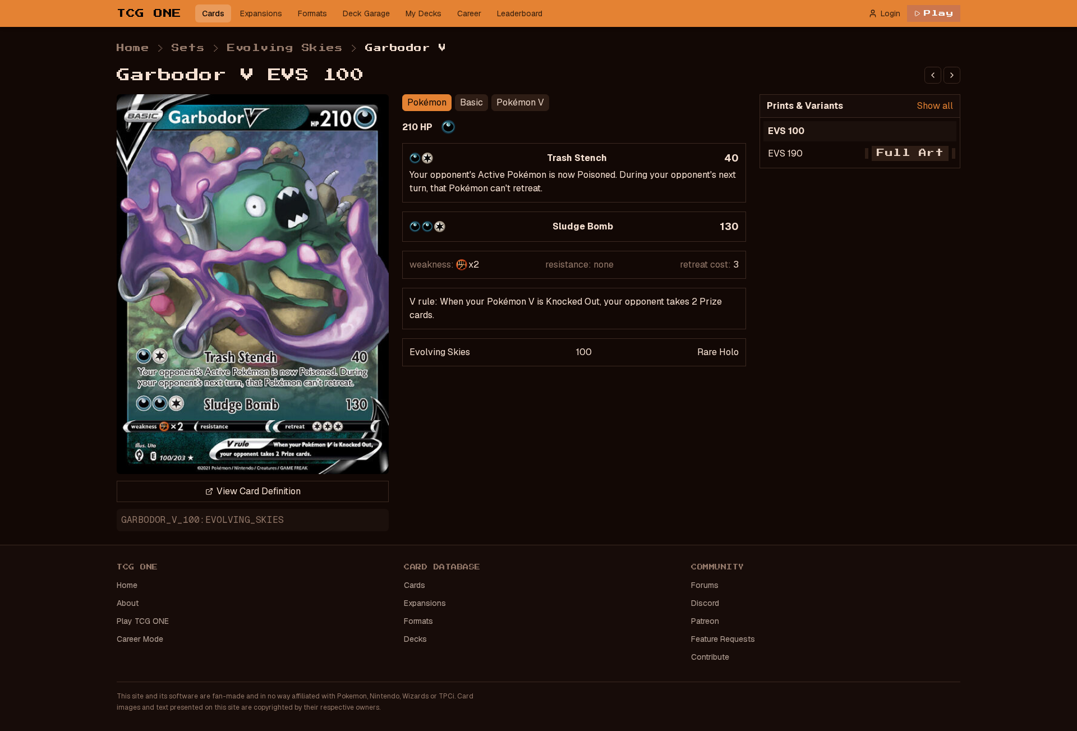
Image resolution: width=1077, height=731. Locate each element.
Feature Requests (723, 639)
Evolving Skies (285, 48)
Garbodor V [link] (405, 48)
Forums (705, 585)
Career (469, 13)
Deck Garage (366, 13)
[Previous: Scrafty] (932, 75)
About (128, 603)
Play (939, 13)
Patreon (705, 621)
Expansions (261, 13)
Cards (213, 13)
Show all (935, 106)
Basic (471, 102)
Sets (188, 48)
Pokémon (427, 102)
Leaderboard (519, 13)
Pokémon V (520, 102)
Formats (312, 13)
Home (133, 48)
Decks (415, 639)
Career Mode (140, 639)
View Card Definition (259, 491)
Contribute (710, 657)
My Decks (423, 13)
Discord (705, 603)
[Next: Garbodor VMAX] (951, 75)
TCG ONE (149, 13)
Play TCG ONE (143, 621)
